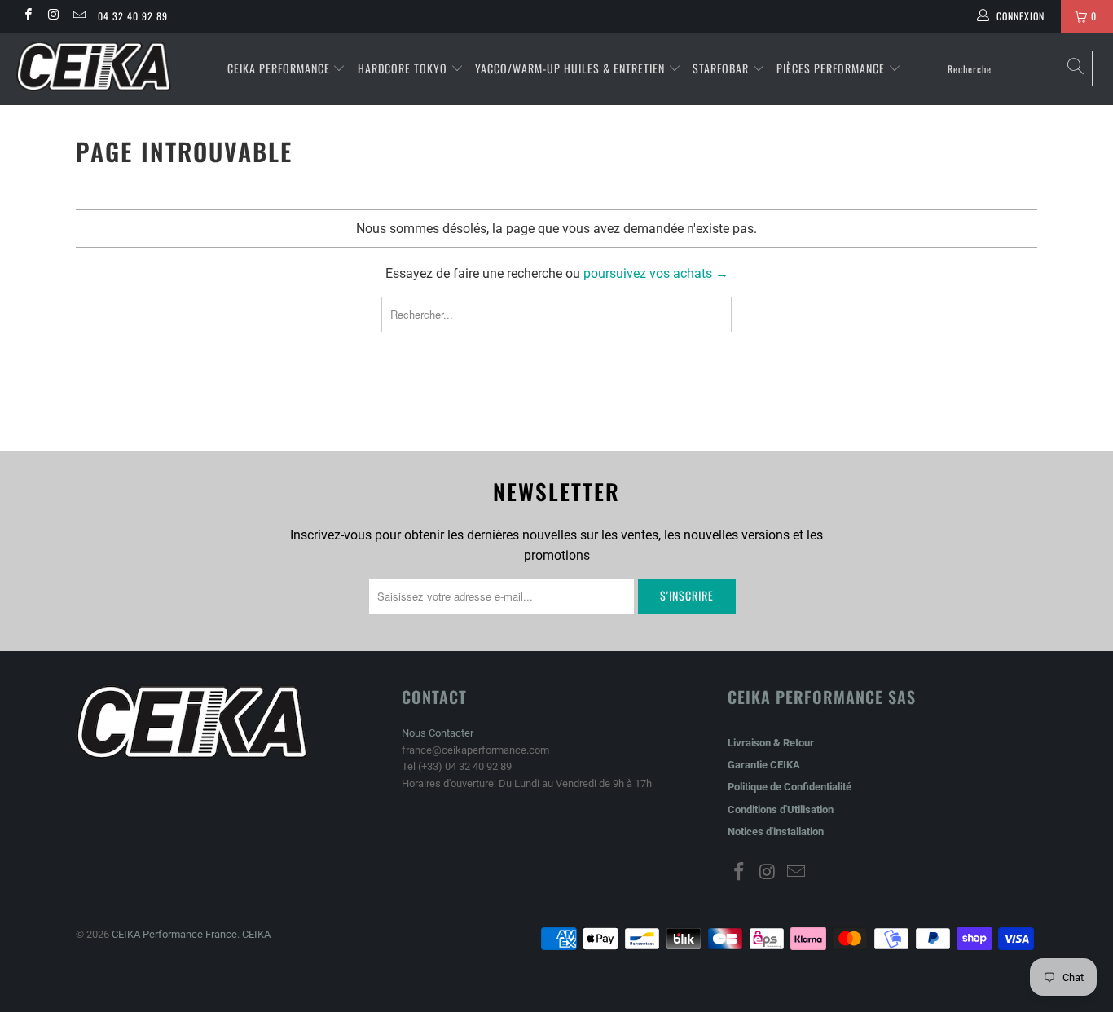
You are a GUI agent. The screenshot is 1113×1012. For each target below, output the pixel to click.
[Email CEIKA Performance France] (79, 16)
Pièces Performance (830, 68)
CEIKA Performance (278, 68)
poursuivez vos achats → (655, 273)
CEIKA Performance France (174, 934)
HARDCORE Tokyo (404, 68)
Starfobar (721, 68)
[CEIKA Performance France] (97, 66)
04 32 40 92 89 (133, 16)
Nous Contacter (437, 733)
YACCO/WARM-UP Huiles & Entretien (570, 68)
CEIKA (256, 934)
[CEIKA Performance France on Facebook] (27, 16)
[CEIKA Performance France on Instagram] (52, 16)
